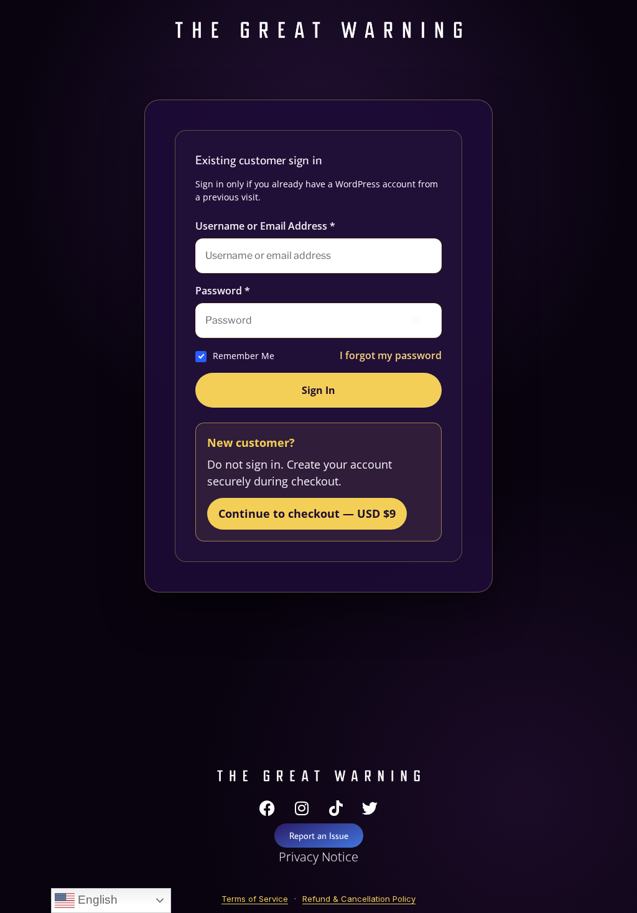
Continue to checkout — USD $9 (307, 513)
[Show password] (415, 320)
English (96, 899)
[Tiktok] (335, 807)
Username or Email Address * (265, 226)
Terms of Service (254, 899)
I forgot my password (391, 355)
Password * (222, 290)
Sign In (318, 390)
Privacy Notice (318, 856)
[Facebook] (267, 807)
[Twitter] (370, 807)
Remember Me (243, 356)
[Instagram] (301, 807)
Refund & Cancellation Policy (359, 899)
